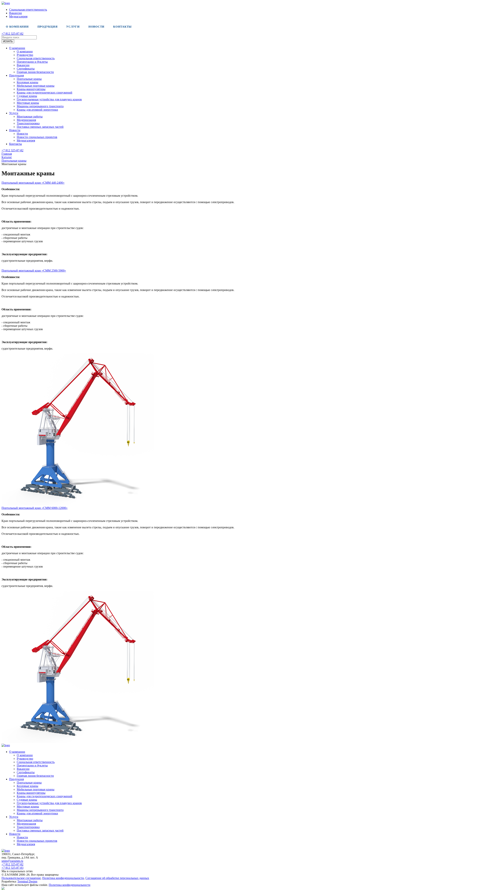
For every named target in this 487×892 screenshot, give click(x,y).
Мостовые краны (28, 102)
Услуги (73, 26)
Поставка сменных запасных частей (40, 126)
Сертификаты (26, 68)
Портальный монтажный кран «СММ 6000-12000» (35, 508)
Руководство (25, 54)
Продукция (47, 26)
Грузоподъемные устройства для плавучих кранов (49, 99)
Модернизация (26, 120)
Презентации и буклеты (32, 61)
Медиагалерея (18, 16)
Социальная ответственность (28, 9)
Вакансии (15, 13)
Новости (96, 26)
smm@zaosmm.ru (12, 861)
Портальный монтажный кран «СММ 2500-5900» (34, 270)
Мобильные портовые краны (35, 85)
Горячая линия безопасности (35, 72)
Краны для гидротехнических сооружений (44, 92)
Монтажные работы (30, 116)
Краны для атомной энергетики (37, 109)
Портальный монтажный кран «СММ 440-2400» (33, 182)
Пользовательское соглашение (21, 878)
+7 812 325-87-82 (12, 33)
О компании (17, 26)
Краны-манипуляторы (31, 89)
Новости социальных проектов (37, 137)
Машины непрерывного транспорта (40, 106)
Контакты (122, 26)
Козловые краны (27, 82)
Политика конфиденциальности (63, 878)
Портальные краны (29, 78)
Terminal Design (27, 881)
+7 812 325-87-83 (12, 867)
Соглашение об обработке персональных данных (117, 878)
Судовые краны (27, 96)
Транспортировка (28, 123)
